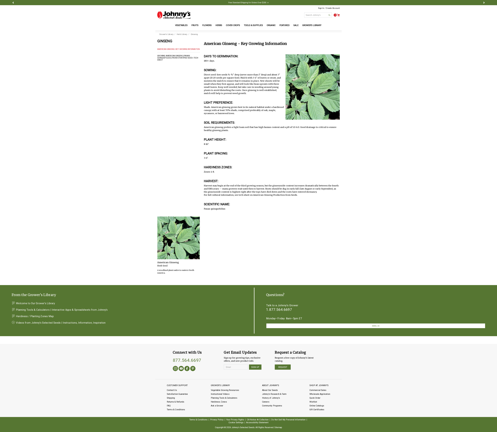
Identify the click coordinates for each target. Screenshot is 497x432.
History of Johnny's (271, 398)
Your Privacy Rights (235, 419)
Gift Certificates (316, 409)
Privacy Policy (217, 419)
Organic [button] (271, 25)
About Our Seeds (270, 390)
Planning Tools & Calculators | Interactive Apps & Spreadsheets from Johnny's (62, 309)
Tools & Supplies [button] (253, 25)
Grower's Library (166, 34)
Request (282, 367)
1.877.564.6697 (279, 309)
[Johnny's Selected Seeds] (174, 15)
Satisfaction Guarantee (177, 394)
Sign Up (255, 367)
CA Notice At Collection (258, 419)
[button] (13, 2)
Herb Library (182, 34)
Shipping (171, 398)
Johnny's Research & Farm (274, 394)
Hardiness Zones (219, 402)
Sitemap (278, 427)
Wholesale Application (319, 394)
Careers (265, 402)
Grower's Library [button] (312, 25)
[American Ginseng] (178, 238)
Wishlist (313, 402)
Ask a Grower (217, 405)
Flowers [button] (207, 25)
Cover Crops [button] (233, 25)
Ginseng (194, 34)
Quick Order (314, 398)
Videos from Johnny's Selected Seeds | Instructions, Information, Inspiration (61, 322)
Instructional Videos (220, 394)
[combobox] (318, 15)
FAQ (169, 405)
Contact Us (172, 390)
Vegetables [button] (181, 25)
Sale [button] (295, 25)
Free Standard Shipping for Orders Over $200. (247, 3)
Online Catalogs (316, 405)
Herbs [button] (218, 25)
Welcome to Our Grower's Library (35, 303)
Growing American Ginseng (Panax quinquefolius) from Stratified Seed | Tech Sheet (177, 58)
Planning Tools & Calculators (224, 398)
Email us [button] (375, 326)
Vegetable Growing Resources (225, 390)
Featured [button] (284, 25)
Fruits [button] (194, 25)
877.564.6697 (187, 360)
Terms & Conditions (176, 409)
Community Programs (272, 405)
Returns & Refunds (175, 402)
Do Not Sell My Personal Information (288, 419)
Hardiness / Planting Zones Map (35, 316)
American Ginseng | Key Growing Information (178, 49)
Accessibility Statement (257, 422)
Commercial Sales (317, 390)
